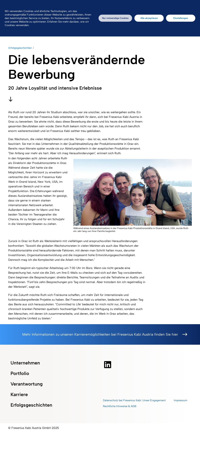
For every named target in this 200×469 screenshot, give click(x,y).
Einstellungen (180, 18)
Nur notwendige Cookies (115, 18)
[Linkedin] (107, 364)
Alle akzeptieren (149, 18)
